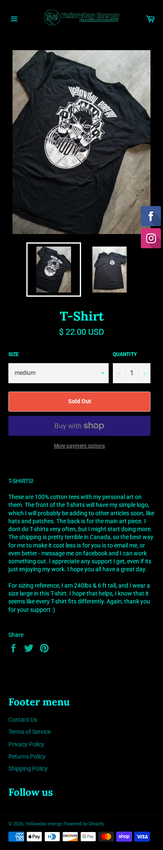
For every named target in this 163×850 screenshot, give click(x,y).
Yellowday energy (43, 824)
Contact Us (22, 719)
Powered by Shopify (84, 824)
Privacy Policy (26, 744)
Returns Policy (27, 756)
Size (13, 354)
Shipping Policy (28, 768)
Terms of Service (29, 731)
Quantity (125, 354)
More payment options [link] (79, 446)
